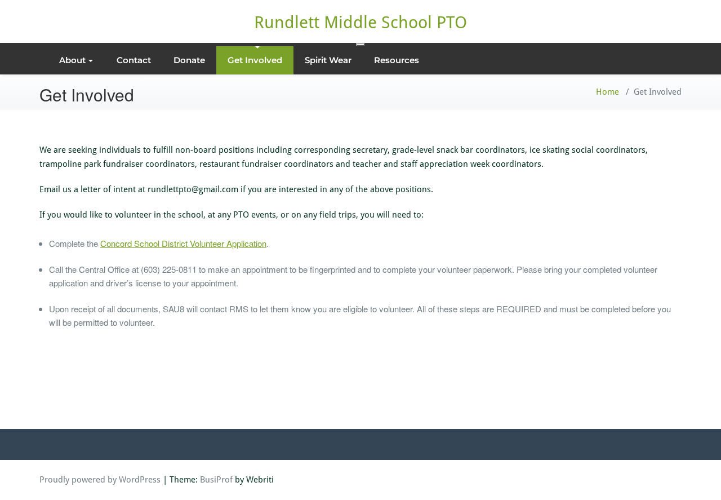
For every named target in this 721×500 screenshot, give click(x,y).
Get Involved (255, 60)
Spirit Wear (328, 60)
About (72, 60)
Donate (189, 60)
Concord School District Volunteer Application (183, 243)
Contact (134, 60)
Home (607, 92)
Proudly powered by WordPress (100, 480)
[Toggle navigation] (360, 44)
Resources (396, 60)
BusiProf (216, 480)
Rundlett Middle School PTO (360, 22)
